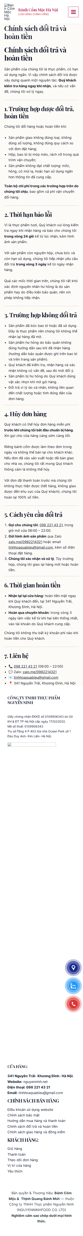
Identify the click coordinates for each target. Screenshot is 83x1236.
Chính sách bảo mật (23, 1115)
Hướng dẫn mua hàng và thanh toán (36, 1121)
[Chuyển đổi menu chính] (73, 12)
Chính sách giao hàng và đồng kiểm (36, 1132)
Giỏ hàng (14, 1148)
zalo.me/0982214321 (25, 542)
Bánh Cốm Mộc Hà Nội (38, 9)
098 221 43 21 (51, 525)
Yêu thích (14, 1171)
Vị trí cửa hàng (19, 1165)
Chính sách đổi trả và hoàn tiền (32, 1126)
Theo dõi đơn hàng (22, 1160)
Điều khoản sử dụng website (30, 1109)
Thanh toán (16, 1154)
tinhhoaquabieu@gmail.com (31, 547)
